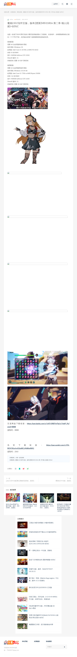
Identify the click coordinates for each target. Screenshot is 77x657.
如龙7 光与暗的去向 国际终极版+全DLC (42, 560)
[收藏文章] (15, 468)
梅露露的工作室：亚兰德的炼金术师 (41, 624)
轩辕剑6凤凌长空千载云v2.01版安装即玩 (42, 532)
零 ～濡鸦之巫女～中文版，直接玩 (40, 550)
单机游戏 (19, 12)
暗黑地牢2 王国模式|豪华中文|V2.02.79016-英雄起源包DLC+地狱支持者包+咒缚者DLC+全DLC (64, 508)
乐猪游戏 (13, 12)
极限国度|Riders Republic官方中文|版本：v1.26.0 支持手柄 (30, 506)
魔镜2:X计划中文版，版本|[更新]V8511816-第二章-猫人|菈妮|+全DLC (34, 460)
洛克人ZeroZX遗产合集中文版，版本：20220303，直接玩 (12, 506)
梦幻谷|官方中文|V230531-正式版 (40, 587)
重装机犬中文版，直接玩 (63, 481)
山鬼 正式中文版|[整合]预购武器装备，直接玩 (20, 481)
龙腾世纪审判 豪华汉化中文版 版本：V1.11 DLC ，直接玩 (47, 506)
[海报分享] (27, 468)
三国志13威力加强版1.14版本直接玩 (41, 523)
